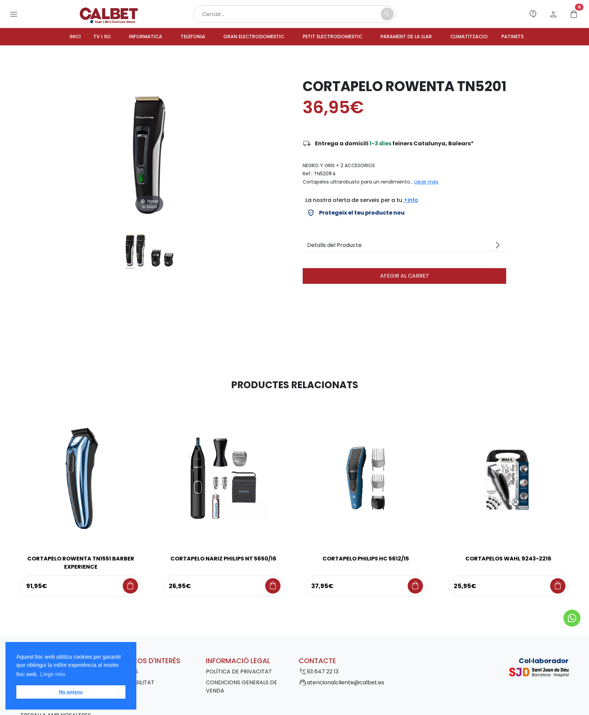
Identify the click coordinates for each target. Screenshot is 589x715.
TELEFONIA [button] (181, 37)
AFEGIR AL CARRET (404, 277)
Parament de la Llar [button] (415, 37)
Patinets (530, 37)
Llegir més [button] (52, 674)
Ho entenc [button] (71, 692)
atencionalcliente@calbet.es (345, 683)
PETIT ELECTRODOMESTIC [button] (334, 37)
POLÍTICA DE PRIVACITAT (239, 672)
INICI (56, 37)
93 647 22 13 (322, 672)
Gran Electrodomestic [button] (248, 37)
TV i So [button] (84, 37)
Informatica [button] (131, 37)
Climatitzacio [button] (483, 37)
